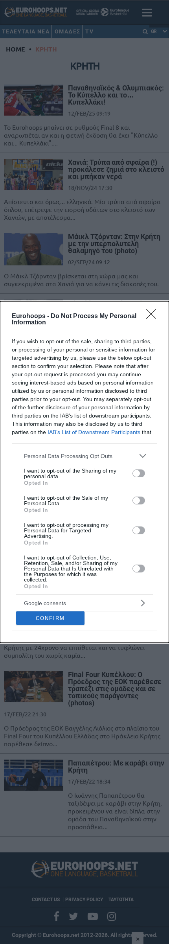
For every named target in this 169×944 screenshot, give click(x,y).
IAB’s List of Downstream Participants (94, 432)
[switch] (138, 473)
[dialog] (84, 472)
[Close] (153, 316)
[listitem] (84, 456)
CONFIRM (50, 618)
